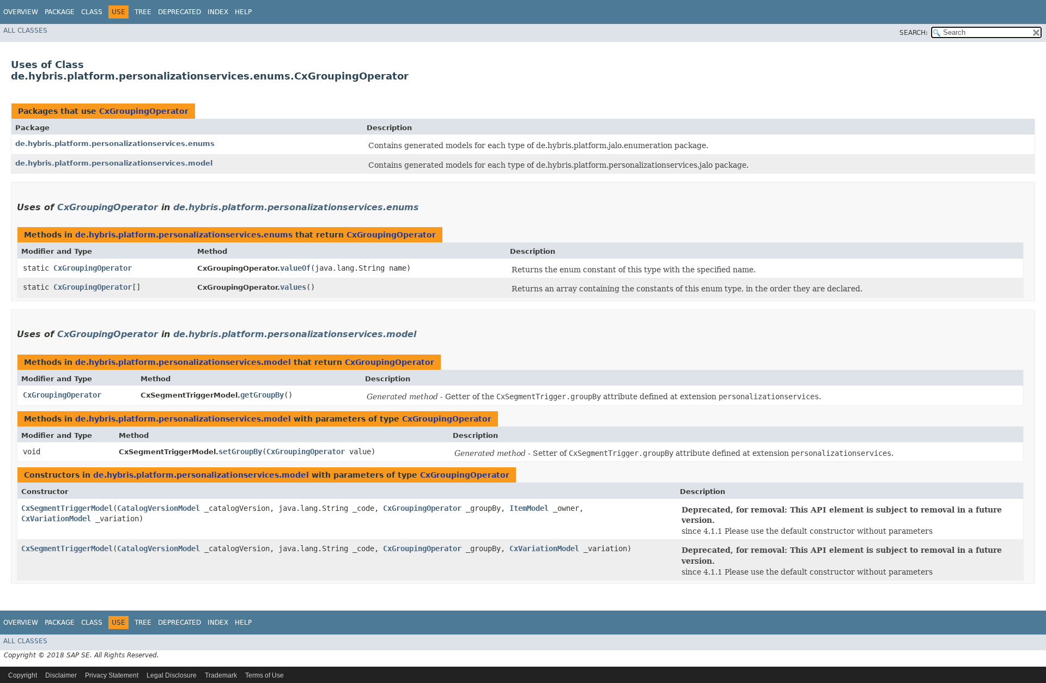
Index (218, 12)
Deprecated (179, 12)
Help (243, 12)
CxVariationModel (56, 518)
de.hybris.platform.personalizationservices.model (113, 163)
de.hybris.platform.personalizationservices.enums (115, 143)
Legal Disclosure (172, 675)
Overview (20, 12)
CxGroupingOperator (143, 111)
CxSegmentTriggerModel (67, 508)
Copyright (22, 675)
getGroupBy (262, 395)
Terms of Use (264, 675)
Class (91, 12)
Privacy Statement (111, 675)
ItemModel (529, 508)
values (293, 287)
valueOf (295, 268)
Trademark (221, 675)
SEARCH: (913, 32)
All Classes (25, 30)
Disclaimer (61, 675)
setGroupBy (240, 451)
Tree (143, 12)
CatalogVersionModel (158, 508)
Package (60, 12)
